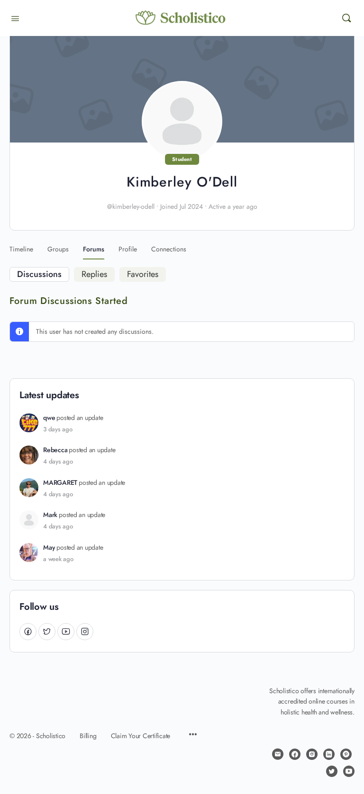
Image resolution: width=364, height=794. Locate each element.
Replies (94, 274)
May (49, 547)
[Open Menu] (15, 17)
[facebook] (294, 754)
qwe (49, 417)
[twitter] (331, 771)
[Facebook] (27, 631)
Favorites (142, 274)
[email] (277, 754)
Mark (50, 514)
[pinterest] (346, 754)
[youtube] (349, 771)
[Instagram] (84, 631)
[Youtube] (65, 631)
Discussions (39, 274)
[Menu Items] (193, 735)
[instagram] (312, 754)
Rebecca (55, 450)
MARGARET (60, 482)
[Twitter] (46, 631)
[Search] (346, 18)
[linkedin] (329, 754)
